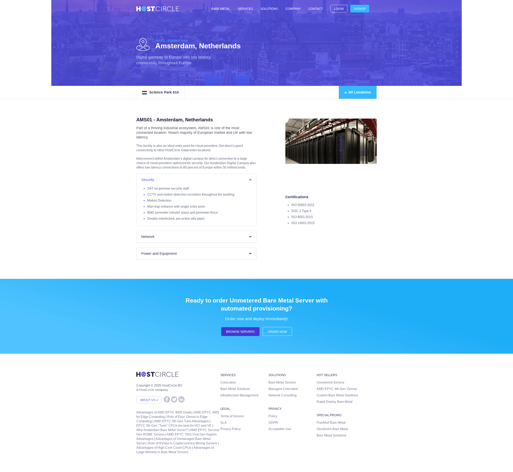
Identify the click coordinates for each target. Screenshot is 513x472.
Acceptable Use (280, 429)
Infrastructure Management (239, 395)
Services (245, 8)
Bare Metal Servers (282, 382)
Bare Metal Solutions (235, 389)
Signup (360, 8)
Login (339, 8)
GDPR (273, 422)
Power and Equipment (159, 254)
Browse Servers (240, 331)
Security (147, 180)
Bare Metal (220, 8)
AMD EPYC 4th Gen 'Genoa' (337, 389)
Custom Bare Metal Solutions (337, 395)
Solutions (269, 8)
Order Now (277, 331)
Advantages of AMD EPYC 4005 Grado (164, 412)
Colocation (228, 382)
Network (148, 237)
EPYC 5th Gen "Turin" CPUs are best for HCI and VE (174, 425)
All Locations (359, 92)
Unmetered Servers (330, 382)
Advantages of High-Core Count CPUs (163, 447)
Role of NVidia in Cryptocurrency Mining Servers (182, 443)
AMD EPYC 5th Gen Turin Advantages (181, 421)
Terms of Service (232, 416)
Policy (273, 416)
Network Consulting (283, 395)
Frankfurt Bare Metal (331, 422)
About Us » (149, 400)
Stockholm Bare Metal (332, 429)
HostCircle (146, 390)
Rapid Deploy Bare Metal (334, 401)
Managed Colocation (283, 389)
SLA (223, 422)
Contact (315, 8)
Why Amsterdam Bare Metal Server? (162, 430)
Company (293, 8)
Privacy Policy (230, 429)
